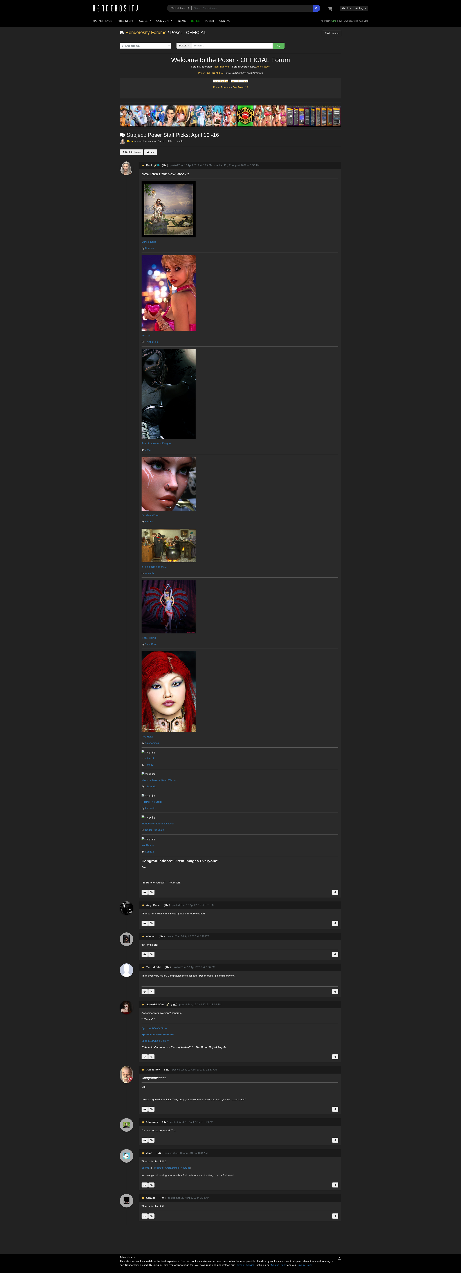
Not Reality (148, 845)
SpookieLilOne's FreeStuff (158, 1034)
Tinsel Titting (149, 637)
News (182, 21)
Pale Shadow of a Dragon (156, 443)
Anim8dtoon (263, 66)
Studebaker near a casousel (158, 823)
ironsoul (149, 764)
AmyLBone (151, 644)
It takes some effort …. (154, 566)
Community (164, 21)
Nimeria (149, 248)
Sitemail (146, 1167)
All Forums (333, 33)
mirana (149, 521)
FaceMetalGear (150, 515)
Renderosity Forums (146, 32)
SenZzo (149, 851)
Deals (195, 21)
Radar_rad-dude (154, 829)
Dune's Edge (149, 241)
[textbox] (144, 46)
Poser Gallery (220, 81)
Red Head (147, 736)
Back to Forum (132, 152)
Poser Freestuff (239, 81)
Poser (209, 21)
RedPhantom (221, 66)
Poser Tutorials (221, 87)
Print (152, 152)
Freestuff (158, 1167)
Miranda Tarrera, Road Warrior (159, 780)
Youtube (185, 1167)
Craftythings (172, 1167)
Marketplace (102, 21)
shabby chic (148, 758)
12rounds (150, 786)
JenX (148, 449)
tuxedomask (152, 742)
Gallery (145, 21)
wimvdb (149, 573)
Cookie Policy (279, 1264)
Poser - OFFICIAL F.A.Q (211, 72)
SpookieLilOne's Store (154, 1028)
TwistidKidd (151, 341)
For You (146, 335)
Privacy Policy (304, 1264)
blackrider (150, 808)
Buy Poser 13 (240, 87)
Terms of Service (244, 1264)
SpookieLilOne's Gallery (155, 1040)
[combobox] (145, 46)
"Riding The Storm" (152, 801)
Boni (130, 141)
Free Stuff (125, 21)
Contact (225, 21)
